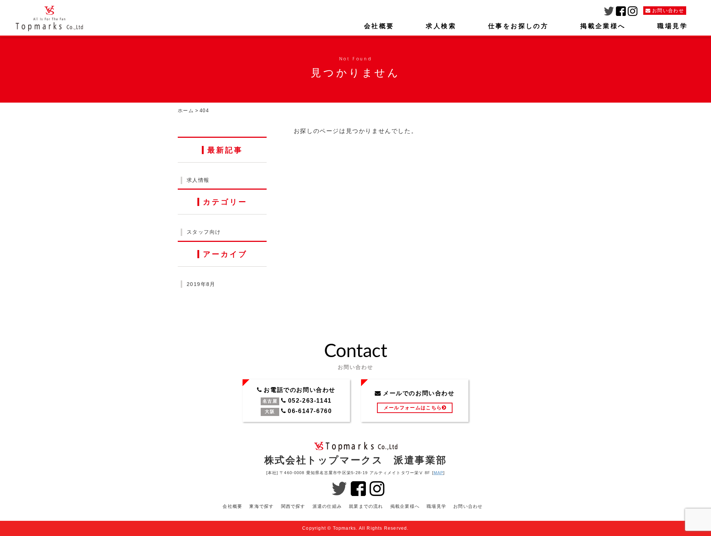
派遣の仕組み (327, 506)
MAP (438, 472)
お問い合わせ (468, 506)
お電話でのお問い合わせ (296, 400)
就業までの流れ (366, 506)
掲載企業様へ (602, 26)
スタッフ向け (204, 232)
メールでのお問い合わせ (414, 400)
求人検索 (441, 26)
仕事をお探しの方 (518, 26)
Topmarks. (345, 528)
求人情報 (198, 180)
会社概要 (379, 26)
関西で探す (293, 506)
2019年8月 (201, 284)
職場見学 (672, 26)
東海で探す (261, 506)
